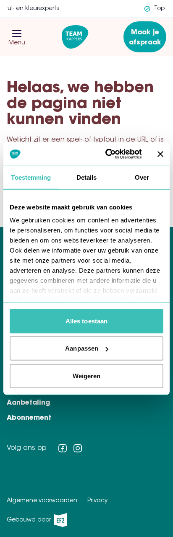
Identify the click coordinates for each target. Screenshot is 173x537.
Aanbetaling (28, 403)
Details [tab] (86, 177)
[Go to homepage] (75, 37)
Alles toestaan (86, 320)
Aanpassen (81, 348)
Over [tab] (142, 177)
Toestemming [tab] (31, 177)
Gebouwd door (34, 522)
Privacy (97, 501)
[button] (17, 33)
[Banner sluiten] (160, 154)
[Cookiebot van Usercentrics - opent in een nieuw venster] (107, 154)
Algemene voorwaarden (42, 501)
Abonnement (29, 418)
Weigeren (87, 375)
